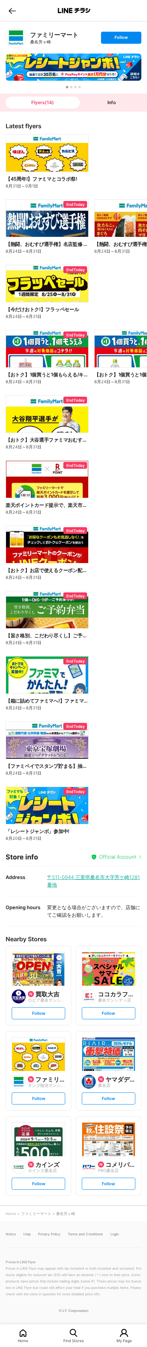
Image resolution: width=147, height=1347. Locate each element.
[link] (16, 37)
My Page (124, 1340)
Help (27, 1234)
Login (114, 1234)
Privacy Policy (49, 1234)
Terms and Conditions (85, 1234)
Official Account (117, 857)
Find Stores (73, 1340)
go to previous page (12, 10)
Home (23, 1340)
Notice (11, 1234)
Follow (121, 39)
